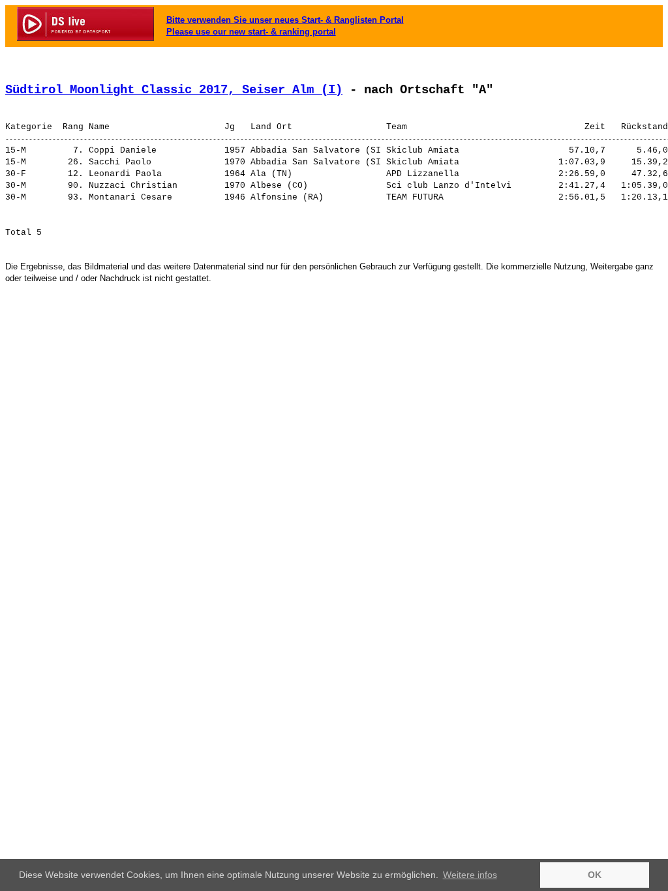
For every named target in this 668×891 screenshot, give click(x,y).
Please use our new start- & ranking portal (251, 32)
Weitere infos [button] (470, 874)
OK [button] (594, 874)
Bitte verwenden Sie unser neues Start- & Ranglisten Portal (285, 20)
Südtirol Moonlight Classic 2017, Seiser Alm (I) (173, 90)
